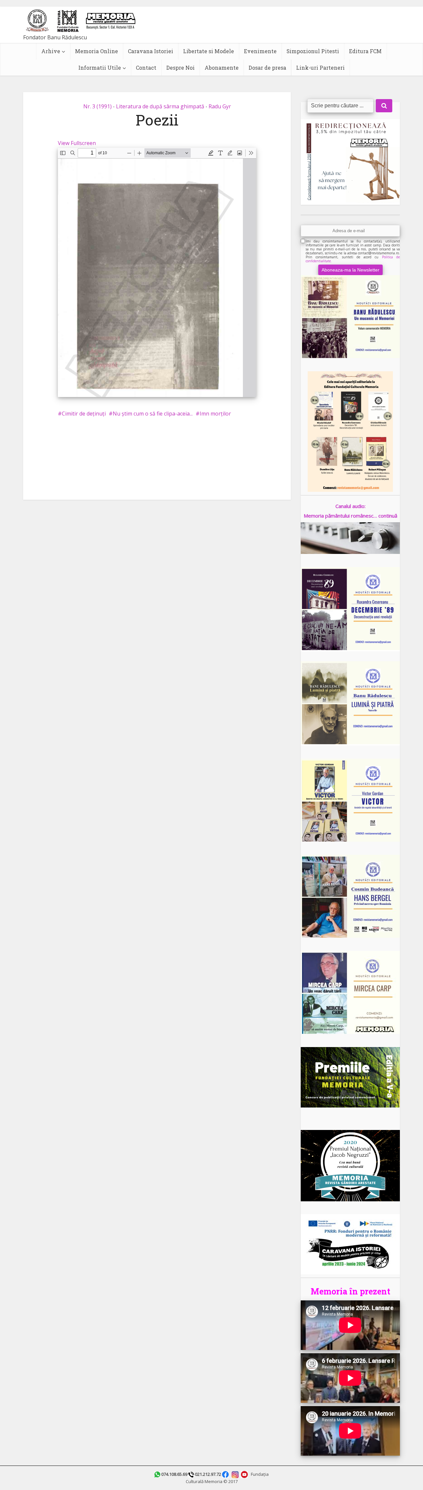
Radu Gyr (220, 106)
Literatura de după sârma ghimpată (160, 106)
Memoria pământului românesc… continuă (350, 515)
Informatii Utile (99, 67)
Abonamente (222, 67)
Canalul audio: (350, 506)
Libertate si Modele (208, 51)
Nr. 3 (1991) (97, 106)
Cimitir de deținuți (84, 413)
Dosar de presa (267, 67)
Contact (146, 67)
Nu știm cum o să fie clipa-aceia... (153, 413)
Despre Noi (180, 67)
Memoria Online (96, 51)
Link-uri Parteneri (320, 67)
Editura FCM (365, 51)
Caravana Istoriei (150, 51)
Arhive (50, 51)
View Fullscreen (77, 143)
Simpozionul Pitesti (313, 51)
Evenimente (260, 51)
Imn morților (215, 413)
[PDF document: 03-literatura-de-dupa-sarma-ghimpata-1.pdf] (157, 272)
